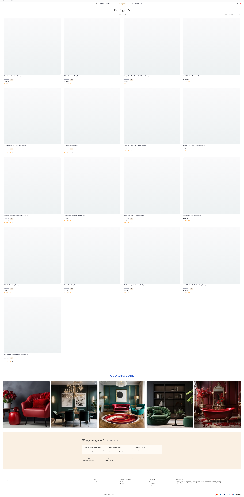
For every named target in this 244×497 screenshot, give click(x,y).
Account (150, 485)
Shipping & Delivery (124, 481)
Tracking (122, 483)
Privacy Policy (152, 483)
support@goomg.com (97, 481)
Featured (143, 3)
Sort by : (225, 14)
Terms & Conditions (153, 481)
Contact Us (151, 487)
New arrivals (135, 3)
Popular (102, 3)
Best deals (109, 3)
